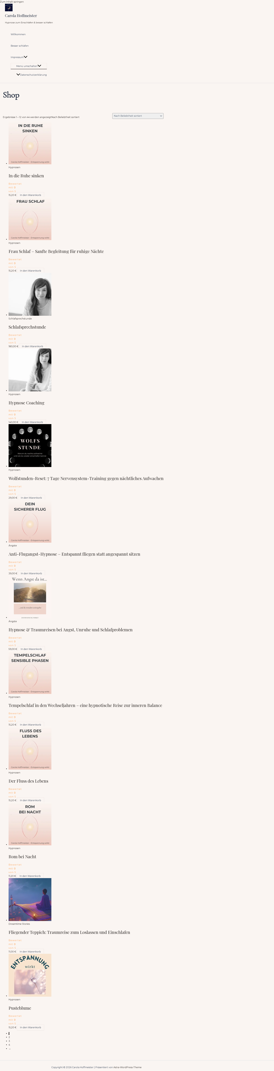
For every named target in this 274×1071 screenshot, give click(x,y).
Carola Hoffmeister (21, 15)
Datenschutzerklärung (33, 74)
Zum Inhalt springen (12, 1)
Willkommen (18, 34)
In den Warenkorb (30, 195)
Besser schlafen (20, 45)
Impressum (17, 57)
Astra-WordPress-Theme (127, 1067)
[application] (25, 57)
